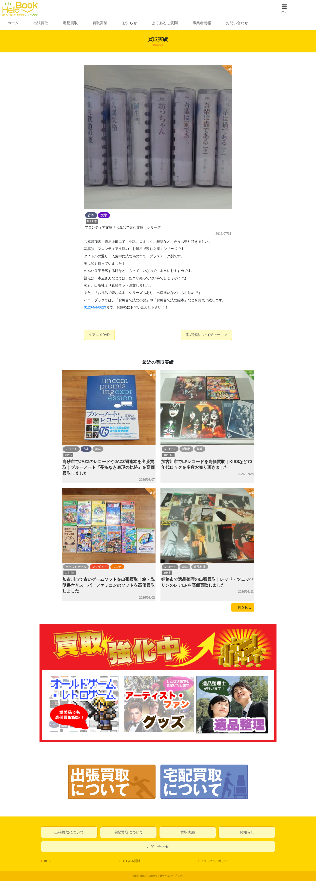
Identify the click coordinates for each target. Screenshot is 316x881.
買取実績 (100, 23)
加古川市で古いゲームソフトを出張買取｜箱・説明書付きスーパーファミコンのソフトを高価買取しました (108, 585)
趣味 (98, 449)
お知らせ (129, 23)
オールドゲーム (75, 567)
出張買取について (69, 832)
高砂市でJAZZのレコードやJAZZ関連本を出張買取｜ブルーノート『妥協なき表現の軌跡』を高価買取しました (108, 467)
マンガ (117, 567)
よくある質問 (131, 861)
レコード (71, 449)
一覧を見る (243, 607)
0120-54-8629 (95, 307)
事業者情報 (202, 23)
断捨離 (186, 449)
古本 (86, 449)
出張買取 (40, 23)
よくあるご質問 (165, 23)
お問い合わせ (237, 23)
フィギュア (99, 567)
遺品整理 (200, 567)
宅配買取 (70, 23)
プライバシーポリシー (215, 861)
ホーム (13, 23)
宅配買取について (128, 832)
